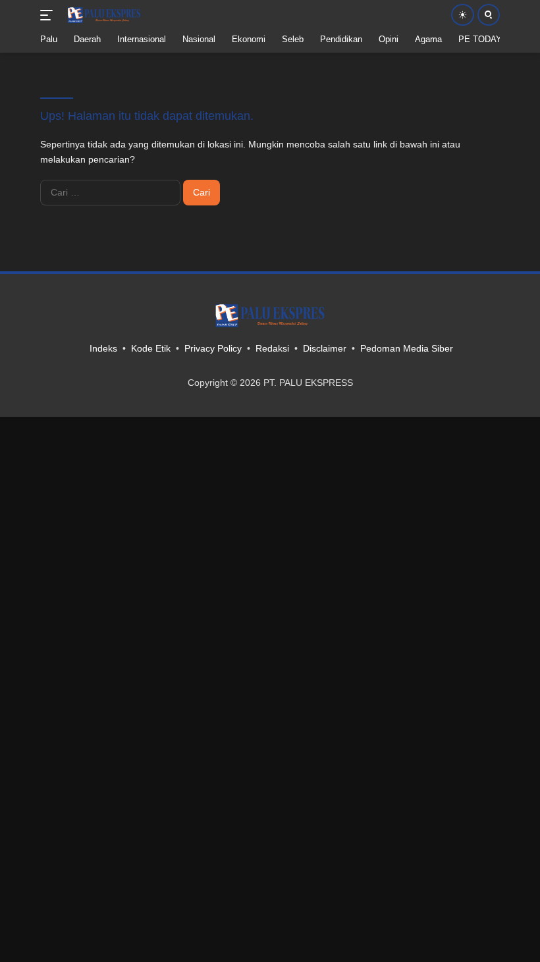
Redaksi (272, 348)
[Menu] (49, 15)
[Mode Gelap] (462, 15)
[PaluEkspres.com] (102, 15)
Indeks (103, 348)
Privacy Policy (213, 348)
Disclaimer (324, 348)
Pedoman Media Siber (406, 348)
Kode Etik (151, 348)
